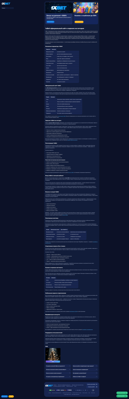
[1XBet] (6, 3)
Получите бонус (50, 21)
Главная (3, 8)
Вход (11, 396)
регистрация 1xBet (62, 116)
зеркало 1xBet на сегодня (72, 140)
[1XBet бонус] (59, 7)
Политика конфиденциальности (56, 392)
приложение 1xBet (73, 311)
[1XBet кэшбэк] (85, 7)
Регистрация (4, 396)
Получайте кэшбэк (79, 21)
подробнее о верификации (87, 329)
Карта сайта (93, 392)
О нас (75, 386)
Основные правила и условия (59, 386)
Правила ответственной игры (67, 392)
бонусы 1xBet (71, 172)
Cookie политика (69, 386)
